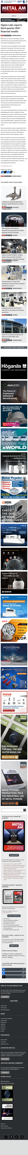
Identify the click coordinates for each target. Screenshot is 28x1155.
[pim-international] (7, 1094)
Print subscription (5, 1009)
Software (4, 957)
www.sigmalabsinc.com (6, 166)
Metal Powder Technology (7, 1083)
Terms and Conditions (6, 1128)
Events (22, 955)
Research (17, 955)
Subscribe (5, 996)
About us (3, 1124)
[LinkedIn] (2, 172)
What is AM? (4, 1039)
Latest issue (4, 1005)
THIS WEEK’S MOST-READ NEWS (11, 182)
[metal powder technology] (7, 1112)
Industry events (4, 1044)
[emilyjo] (8, 172)
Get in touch (5, 1059)
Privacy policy (4, 1126)
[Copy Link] (11, 172)
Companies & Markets (16, 35)
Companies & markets (8, 954)
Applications (15, 207)
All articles (3, 1041)
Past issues (4, 1007)
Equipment (15, 235)
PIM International (5, 1081)
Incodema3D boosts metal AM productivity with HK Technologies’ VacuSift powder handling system (14, 878)
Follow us (5, 1072)
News (2, 35)
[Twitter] (5, 172)
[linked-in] (22, 1137)
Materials (4, 955)
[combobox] (14, 810)
